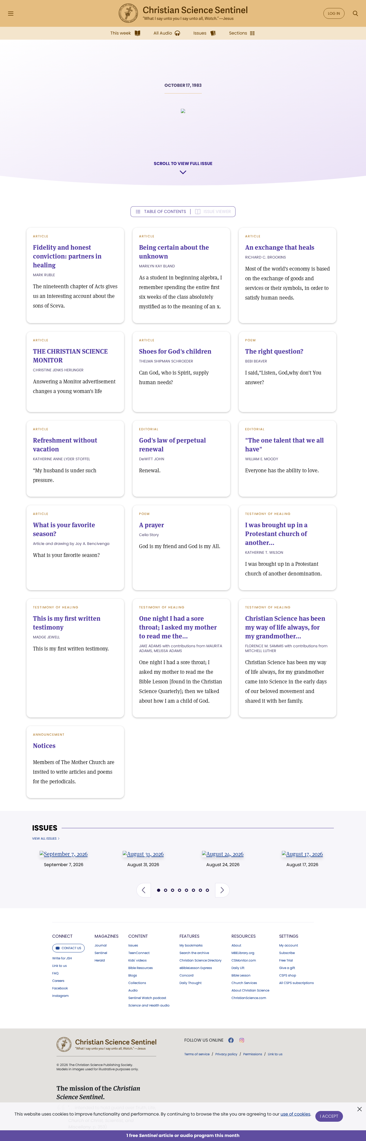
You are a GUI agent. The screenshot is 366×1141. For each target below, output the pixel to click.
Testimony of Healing (268, 513)
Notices (44, 746)
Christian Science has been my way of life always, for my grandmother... (285, 627)
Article (40, 236)
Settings (288, 936)
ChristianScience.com (248, 998)
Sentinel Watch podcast (147, 998)
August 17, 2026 (302, 865)
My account (288, 945)
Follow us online (203, 1040)
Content (138, 936)
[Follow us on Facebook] (231, 1040)
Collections (137, 983)
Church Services (244, 983)
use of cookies (295, 1114)
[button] (143, 890)
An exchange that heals (279, 247)
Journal (101, 945)
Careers (58, 980)
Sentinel (101, 953)
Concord (186, 975)
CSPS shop (287, 975)
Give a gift (287, 968)
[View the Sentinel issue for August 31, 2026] (143, 853)
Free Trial (286, 960)
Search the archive (194, 953)
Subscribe (287, 953)
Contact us (71, 948)
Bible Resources (140, 968)
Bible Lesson (241, 975)
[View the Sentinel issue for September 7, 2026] (63, 853)
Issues (44, 828)
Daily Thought (190, 983)
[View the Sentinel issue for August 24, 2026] (223, 853)
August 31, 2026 (143, 865)
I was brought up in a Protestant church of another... (276, 534)
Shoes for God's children (175, 351)
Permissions (252, 1054)
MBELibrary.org (242, 953)
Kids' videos (137, 960)
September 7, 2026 (63, 865)
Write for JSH (62, 958)
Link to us (59, 965)
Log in (334, 13)
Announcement (49, 734)
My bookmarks (191, 945)
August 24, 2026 (223, 865)
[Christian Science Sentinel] (183, 13)
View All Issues (44, 838)
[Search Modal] (355, 13)
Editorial (149, 429)
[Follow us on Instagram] (241, 1040)
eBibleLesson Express (196, 968)
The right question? (274, 351)
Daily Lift (237, 968)
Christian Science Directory (201, 960)
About (236, 945)
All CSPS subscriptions (296, 983)
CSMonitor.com (243, 960)
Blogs (132, 975)
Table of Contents (165, 211)
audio (149, 1005)
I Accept (329, 1116)
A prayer (151, 525)
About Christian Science (250, 990)
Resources (243, 936)
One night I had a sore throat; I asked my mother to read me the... (178, 627)
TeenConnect (139, 953)
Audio (133, 990)
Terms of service (197, 1054)
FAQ (55, 973)
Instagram (60, 995)
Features (189, 936)
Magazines (106, 936)
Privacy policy (226, 1054)
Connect (62, 936)
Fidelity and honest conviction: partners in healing (67, 256)
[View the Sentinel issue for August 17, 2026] (302, 853)
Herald (100, 960)
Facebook (60, 988)
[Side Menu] (10, 13)
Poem (250, 340)
